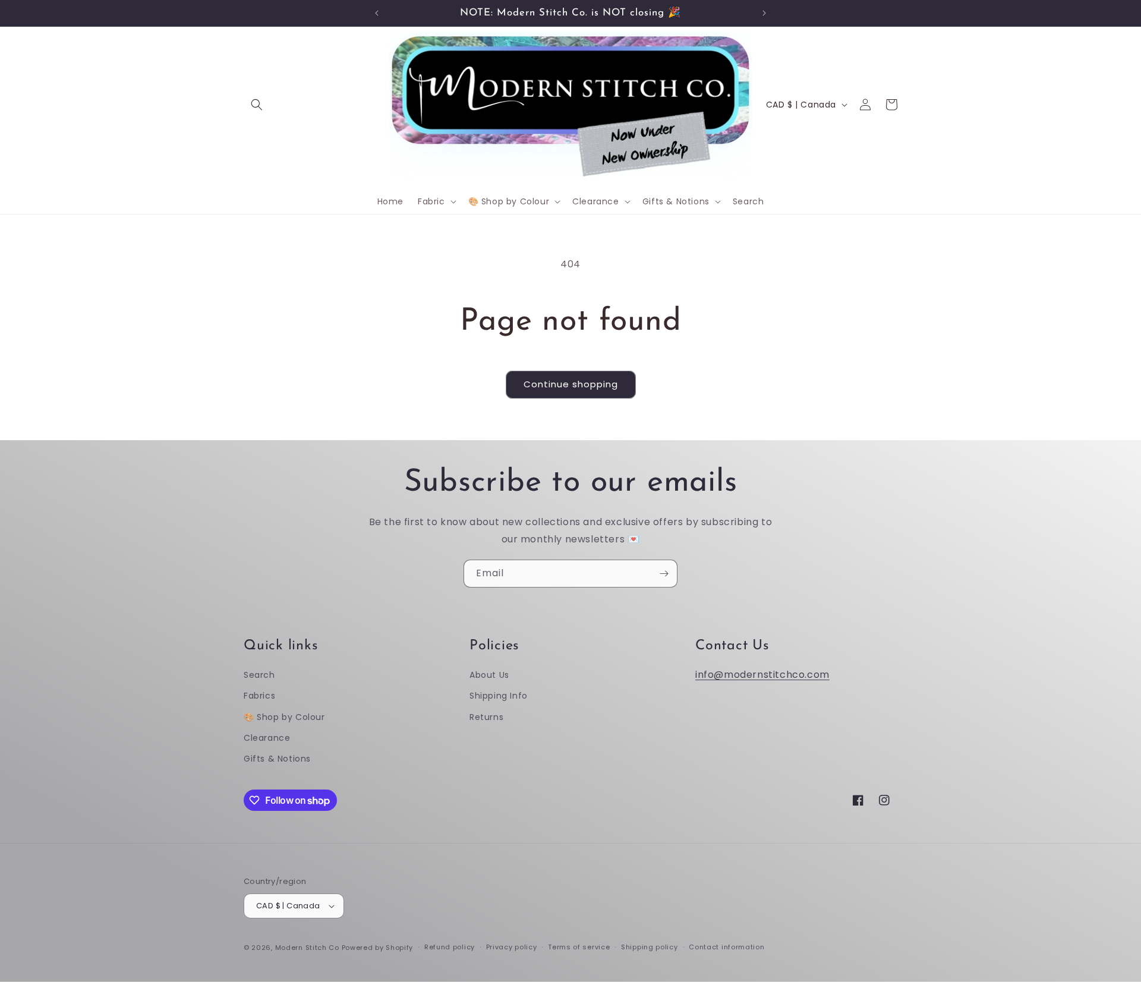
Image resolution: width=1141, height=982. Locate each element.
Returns (486, 717)
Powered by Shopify (378, 947)
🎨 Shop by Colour (284, 717)
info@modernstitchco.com (762, 674)
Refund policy (449, 947)
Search (259, 675)
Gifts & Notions (277, 759)
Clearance (267, 738)
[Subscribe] (664, 574)
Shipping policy (649, 947)
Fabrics (259, 696)
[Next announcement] (764, 13)
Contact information (726, 947)
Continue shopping (571, 384)
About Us (489, 675)
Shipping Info (498, 696)
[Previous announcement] (377, 13)
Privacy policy (511, 947)
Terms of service (579, 947)
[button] (257, 104)
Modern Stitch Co (307, 947)
